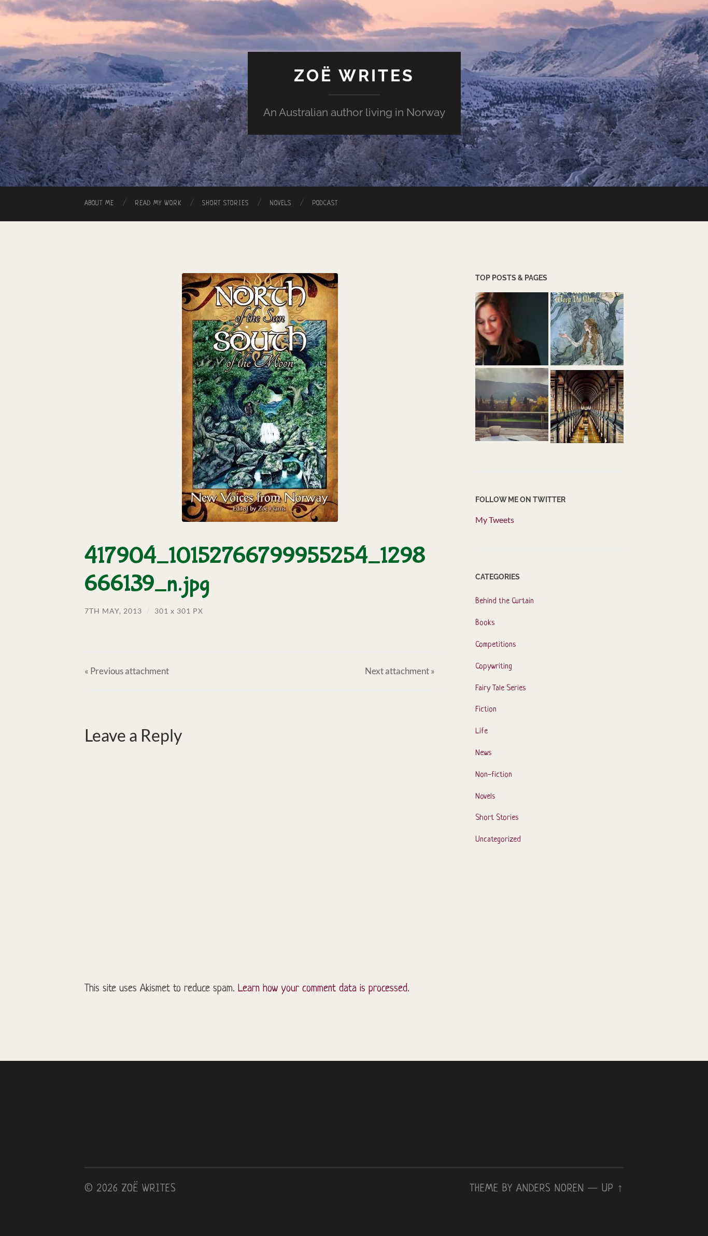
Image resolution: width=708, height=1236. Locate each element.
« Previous (126, 670)
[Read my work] (587, 408)
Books (484, 623)
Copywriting (493, 666)
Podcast (325, 203)
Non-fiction (493, 775)
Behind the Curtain (504, 601)
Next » (400, 670)
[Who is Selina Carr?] (587, 330)
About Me (99, 203)
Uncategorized (498, 839)
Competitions (495, 645)
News (483, 753)
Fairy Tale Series (500, 688)
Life (481, 731)
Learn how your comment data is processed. (323, 989)
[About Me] (511, 330)
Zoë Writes (354, 75)
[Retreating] (511, 406)
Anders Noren (550, 1189)
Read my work (158, 203)
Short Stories (225, 203)
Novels (280, 203)
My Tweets (494, 519)
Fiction (486, 709)
